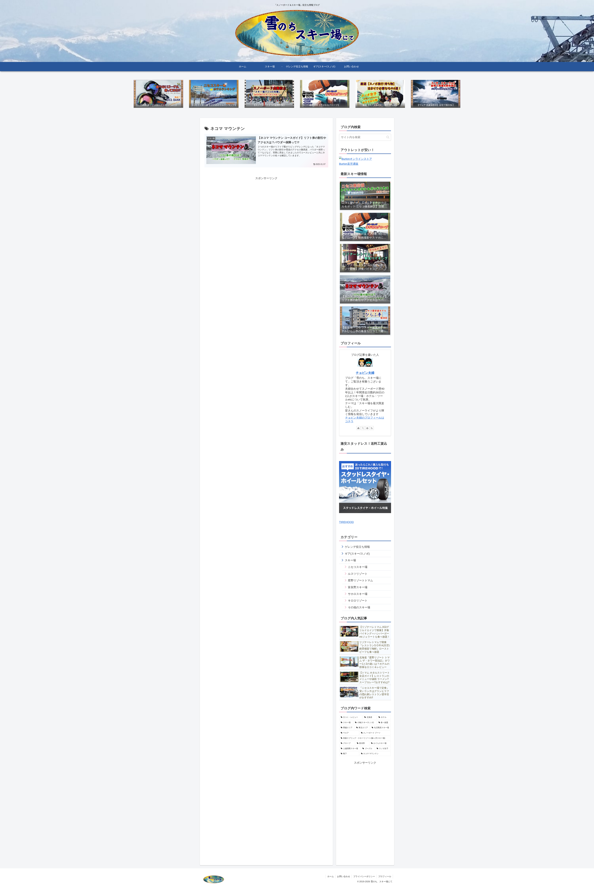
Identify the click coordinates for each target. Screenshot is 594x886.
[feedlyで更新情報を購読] (367, 428)
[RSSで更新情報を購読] (372, 428)
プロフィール (384, 876)
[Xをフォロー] (363, 428)
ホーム (330, 876)
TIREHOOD (346, 522)
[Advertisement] (266, 202)
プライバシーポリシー (364, 876)
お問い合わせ (343, 876)
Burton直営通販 (348, 163)
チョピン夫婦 (365, 372)
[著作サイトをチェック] (358, 428)
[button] (388, 137)
